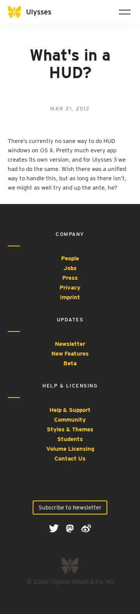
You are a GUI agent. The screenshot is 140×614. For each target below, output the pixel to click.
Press (70, 277)
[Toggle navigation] (124, 11)
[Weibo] (86, 528)
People (70, 258)
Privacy (70, 287)
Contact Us (70, 458)
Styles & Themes (70, 429)
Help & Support (70, 409)
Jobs (70, 268)
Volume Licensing (70, 448)
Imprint (70, 297)
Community (70, 419)
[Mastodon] (70, 528)
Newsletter (70, 343)
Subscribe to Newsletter (70, 507)
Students (70, 439)
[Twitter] (54, 528)
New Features (70, 353)
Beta (70, 363)
